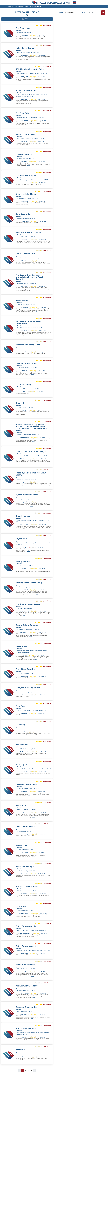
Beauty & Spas (27, 6)
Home (9, 6)
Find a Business (18, 6)
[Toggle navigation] (74, 2)
